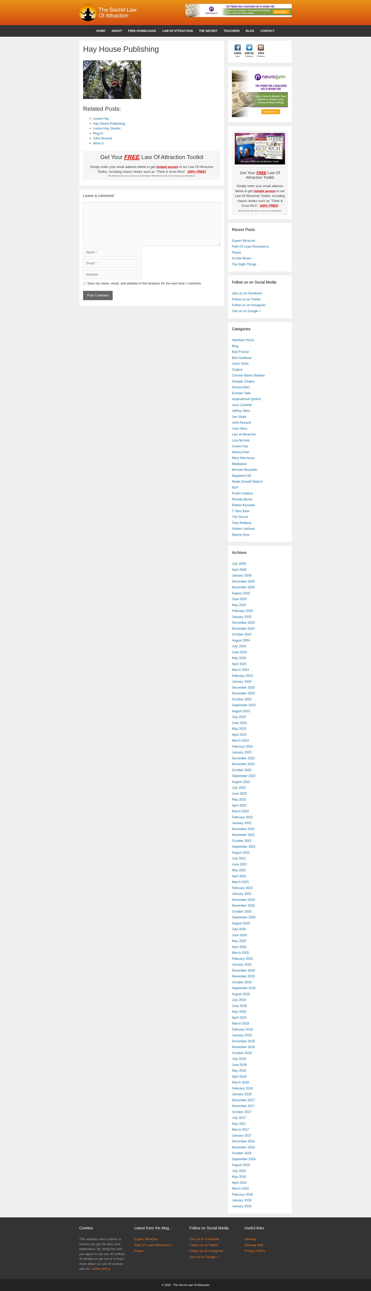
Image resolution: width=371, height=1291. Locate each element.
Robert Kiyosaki (243, 505)
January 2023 (241, 752)
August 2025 (241, 593)
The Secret (208, 30)
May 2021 (239, 870)
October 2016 (241, 1153)
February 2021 (242, 888)
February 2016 (242, 1194)
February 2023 (242, 746)
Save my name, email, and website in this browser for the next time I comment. (144, 283)
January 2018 (241, 1094)
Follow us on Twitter (246, 299)
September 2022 (243, 776)
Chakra (237, 369)
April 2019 (239, 1017)
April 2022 (239, 805)
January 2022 (241, 823)
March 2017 (240, 1129)
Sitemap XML (254, 1245)
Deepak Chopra (243, 381)
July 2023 (239, 717)
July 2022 (239, 787)
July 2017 (239, 1118)
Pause (236, 252)
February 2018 (242, 1088)
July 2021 (239, 858)
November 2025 (243, 587)
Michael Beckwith (244, 470)
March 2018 (240, 1082)
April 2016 (239, 1183)
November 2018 (243, 1047)
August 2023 (241, 711)
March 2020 (240, 953)
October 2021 (241, 841)
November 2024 (243, 628)
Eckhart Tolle (241, 393)
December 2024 (243, 622)
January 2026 (241, 575)
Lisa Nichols (241, 440)
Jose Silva (239, 428)
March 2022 (240, 811)
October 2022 (241, 770)
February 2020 (242, 959)
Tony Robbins (241, 523)
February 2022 (242, 817)
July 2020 (239, 929)
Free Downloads (142, 30)
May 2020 (239, 941)
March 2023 (240, 740)
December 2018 (243, 1041)
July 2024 (239, 646)
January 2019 (241, 1035)
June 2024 (239, 652)
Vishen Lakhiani (243, 529)
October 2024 (241, 634)
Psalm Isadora (242, 493)
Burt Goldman (242, 358)
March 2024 (240, 670)
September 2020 (243, 917)
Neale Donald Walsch (247, 481)
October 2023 (241, 699)
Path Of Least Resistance (250, 246)
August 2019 (241, 994)
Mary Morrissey (243, 458)
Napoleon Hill (241, 476)
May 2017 (239, 1124)
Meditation (239, 464)
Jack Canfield (242, 405)
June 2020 (239, 935)
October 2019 (241, 982)
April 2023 (239, 735)
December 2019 (243, 970)
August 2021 (241, 852)
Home (100, 30)
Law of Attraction (177, 30)
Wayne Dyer (241, 534)
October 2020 (241, 911)
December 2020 (243, 900)
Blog (250, 30)
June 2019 (239, 1006)
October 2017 (241, 1112)
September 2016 (243, 1159)
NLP (235, 487)
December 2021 (243, 829)
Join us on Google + (246, 311)
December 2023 (243, 687)
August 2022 (241, 782)
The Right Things (244, 264)
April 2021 (239, 876)
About (116, 30)
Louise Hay (240, 446)
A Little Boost (241, 258)
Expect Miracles (243, 241)
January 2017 (241, 1135)
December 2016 (243, 1141)
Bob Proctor (240, 352)
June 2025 (239, 599)
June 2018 (239, 1065)
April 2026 (239, 569)
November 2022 (243, 764)
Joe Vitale (239, 417)
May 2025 (239, 605)
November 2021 (243, 835)
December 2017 (243, 1100)
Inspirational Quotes (246, 399)
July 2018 (239, 1059)
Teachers (232, 30)
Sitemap (250, 1239)
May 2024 (239, 658)
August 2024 (241, 640)
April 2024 (239, 664)
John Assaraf (241, 422)
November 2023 (243, 693)
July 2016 (239, 1171)
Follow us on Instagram (248, 305)
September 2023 (243, 705)
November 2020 (243, 905)
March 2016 (240, 1188)
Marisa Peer (240, 452)
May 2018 (239, 1070)
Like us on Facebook (247, 293)
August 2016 (241, 1165)
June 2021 (239, 864)
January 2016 (241, 1200)
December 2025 (243, 581)
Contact (267, 30)
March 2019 (240, 1023)
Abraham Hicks (243, 340)
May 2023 (239, 729)
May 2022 (239, 799)
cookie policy (100, 1269)
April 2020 (239, 947)
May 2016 (239, 1177)
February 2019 (242, 1029)
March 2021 (240, 882)
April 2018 (239, 1076)
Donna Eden (240, 387)
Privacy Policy (254, 1251)
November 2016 (243, 1147)
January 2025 (241, 617)
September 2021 (243, 846)
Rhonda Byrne (242, 499)
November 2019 (243, 976)
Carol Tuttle (240, 363)
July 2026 (239, 563)
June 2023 (239, 723)
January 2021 (241, 894)
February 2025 (242, 611)
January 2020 (241, 964)
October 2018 (241, 1053)
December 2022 (243, 758)
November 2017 (243, 1106)
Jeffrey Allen (241, 411)
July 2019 (239, 1000)
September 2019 (243, 988)
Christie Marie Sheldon (248, 375)
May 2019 (239, 1011)
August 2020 (241, 923)
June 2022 (239, 793)
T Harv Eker (240, 511)
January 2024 (241, 681)
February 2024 (242, 676)
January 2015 (241, 1206)
